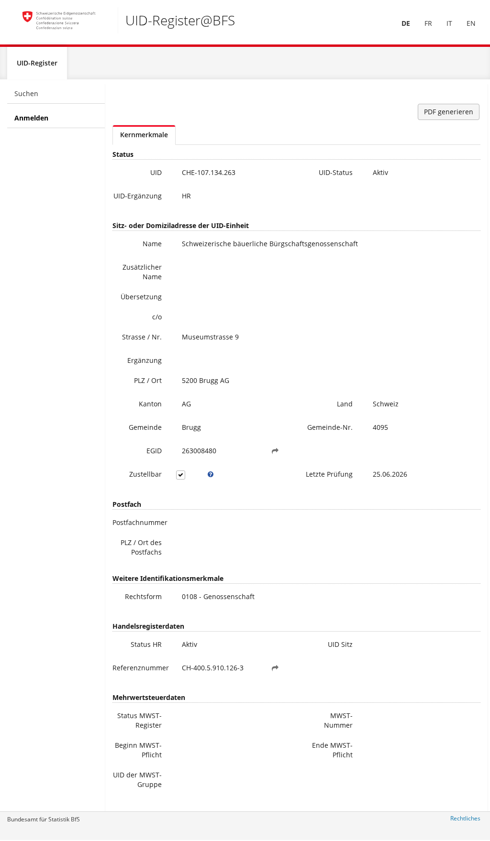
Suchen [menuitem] (26, 93)
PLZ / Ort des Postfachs (141, 547)
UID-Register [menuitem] (37, 62)
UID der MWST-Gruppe (137, 779)
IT (449, 23)
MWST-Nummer (338, 720)
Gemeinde (145, 427)
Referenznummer (140, 667)
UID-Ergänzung (137, 195)
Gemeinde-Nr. (330, 427)
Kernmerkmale (144, 134)
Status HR (146, 644)
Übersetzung (141, 296)
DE (405, 23)
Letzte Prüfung (329, 474)
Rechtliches (465, 818)
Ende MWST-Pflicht (332, 750)
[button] (275, 451)
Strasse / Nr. (142, 336)
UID (156, 172)
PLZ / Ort (148, 380)
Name (152, 243)
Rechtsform (143, 596)
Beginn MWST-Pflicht (138, 750)
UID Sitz (340, 644)
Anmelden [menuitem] (31, 117)
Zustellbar (145, 474)
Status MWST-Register (139, 720)
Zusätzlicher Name (142, 271)
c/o (157, 316)
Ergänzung (144, 360)
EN (471, 23)
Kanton (150, 403)
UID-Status (336, 172)
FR (428, 23)
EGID (154, 450)
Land (345, 403)
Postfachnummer (139, 522)
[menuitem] (405, 23)
